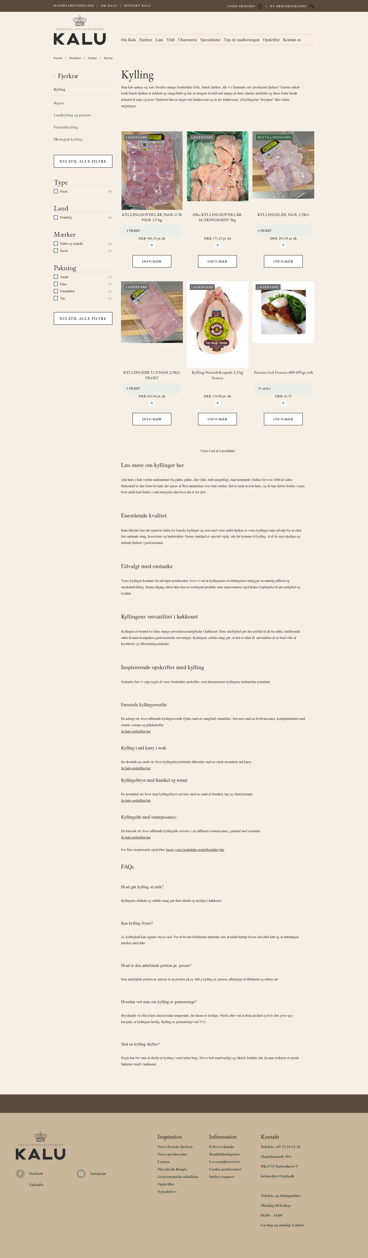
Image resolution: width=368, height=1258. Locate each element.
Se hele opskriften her (136, 731)
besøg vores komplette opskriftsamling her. (195, 849)
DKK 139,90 (213, 396)
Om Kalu (109, 5)
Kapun (59, 102)
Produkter (75, 58)
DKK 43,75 (283, 396)
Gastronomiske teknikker (178, 1176)
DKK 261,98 (279, 238)
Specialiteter (210, 39)
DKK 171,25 (213, 238)
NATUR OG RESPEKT (71, 243)
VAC (62, 298)
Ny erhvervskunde (288, 6)
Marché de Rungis (172, 1169)
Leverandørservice (224, 1161)
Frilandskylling (66, 127)
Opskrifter (271, 39)
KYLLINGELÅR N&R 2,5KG (283, 215)
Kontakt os (292, 39)
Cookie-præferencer (225, 1169)
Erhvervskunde (221, 1146)
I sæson (163, 1161)
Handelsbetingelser (74, 5)
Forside (58, 58)
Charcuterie (187, 39)
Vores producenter (172, 1154)
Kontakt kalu (137, 5)
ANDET (64, 276)
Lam (159, 39)
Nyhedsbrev (167, 1191)
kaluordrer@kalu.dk (277, 1176)
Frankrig (66, 217)
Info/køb (152, 261)
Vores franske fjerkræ (175, 1146)
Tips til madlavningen (242, 39)
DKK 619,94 (148, 396)
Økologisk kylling (68, 139)
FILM (63, 284)
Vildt (170, 39)
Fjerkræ (145, 39)
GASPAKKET (67, 291)
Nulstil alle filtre (83, 161)
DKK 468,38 (148, 238)
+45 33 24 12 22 (287, 1146)
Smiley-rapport (221, 1176)
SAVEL (64, 250)
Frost (63, 191)
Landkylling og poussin (72, 114)
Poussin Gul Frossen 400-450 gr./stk (283, 373)
